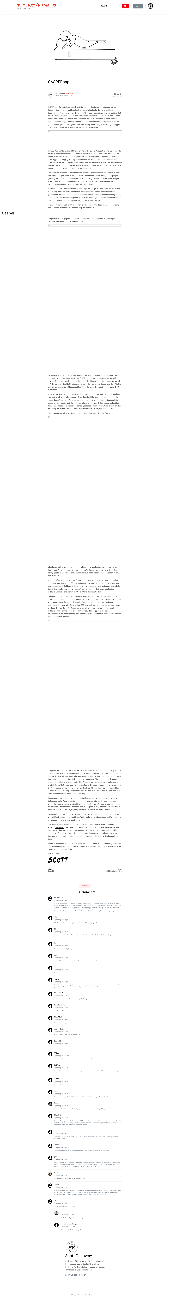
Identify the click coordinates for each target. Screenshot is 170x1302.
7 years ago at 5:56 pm (61, 945)
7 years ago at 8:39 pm (61, 920)
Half (57, 833)
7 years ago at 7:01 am (61, 1068)
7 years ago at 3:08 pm (61, 1019)
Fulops (85, 116)
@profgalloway (70, 93)
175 (115, 384)
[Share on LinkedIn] (120, 94)
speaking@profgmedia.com (81, 1270)
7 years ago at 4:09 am (61, 1094)
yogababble (87, 406)
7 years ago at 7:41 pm (61, 1175)
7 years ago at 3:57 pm (61, 995)
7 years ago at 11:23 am (61, 1055)
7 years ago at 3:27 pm (68, 1226)
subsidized (59, 827)
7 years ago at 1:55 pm (61, 1043)
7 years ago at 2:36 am (61, 1133)
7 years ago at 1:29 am (61, 932)
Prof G (88, 1264)
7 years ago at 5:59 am (61, 1082)
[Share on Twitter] (115, 94)
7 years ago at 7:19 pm (61, 1187)
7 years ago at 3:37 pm (61, 1007)
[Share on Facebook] (118, 94)
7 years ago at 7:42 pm (61, 982)
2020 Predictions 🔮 (113, 871)
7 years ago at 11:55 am (68, 1214)
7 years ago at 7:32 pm (61, 957)
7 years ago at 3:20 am (61, 1106)
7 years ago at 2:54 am (61, 1118)
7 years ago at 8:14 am (61, 969)
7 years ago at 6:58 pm (61, 1203)
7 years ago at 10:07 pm (61, 1147)
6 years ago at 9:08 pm (61, 900)
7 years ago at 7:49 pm (61, 1159)
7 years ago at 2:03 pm (61, 1031)
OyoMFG (51, 871)
